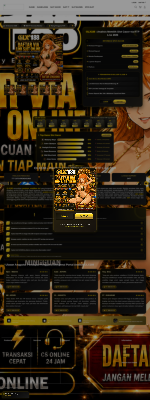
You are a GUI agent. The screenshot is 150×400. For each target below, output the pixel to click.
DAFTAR (84, 216)
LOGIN (64, 216)
